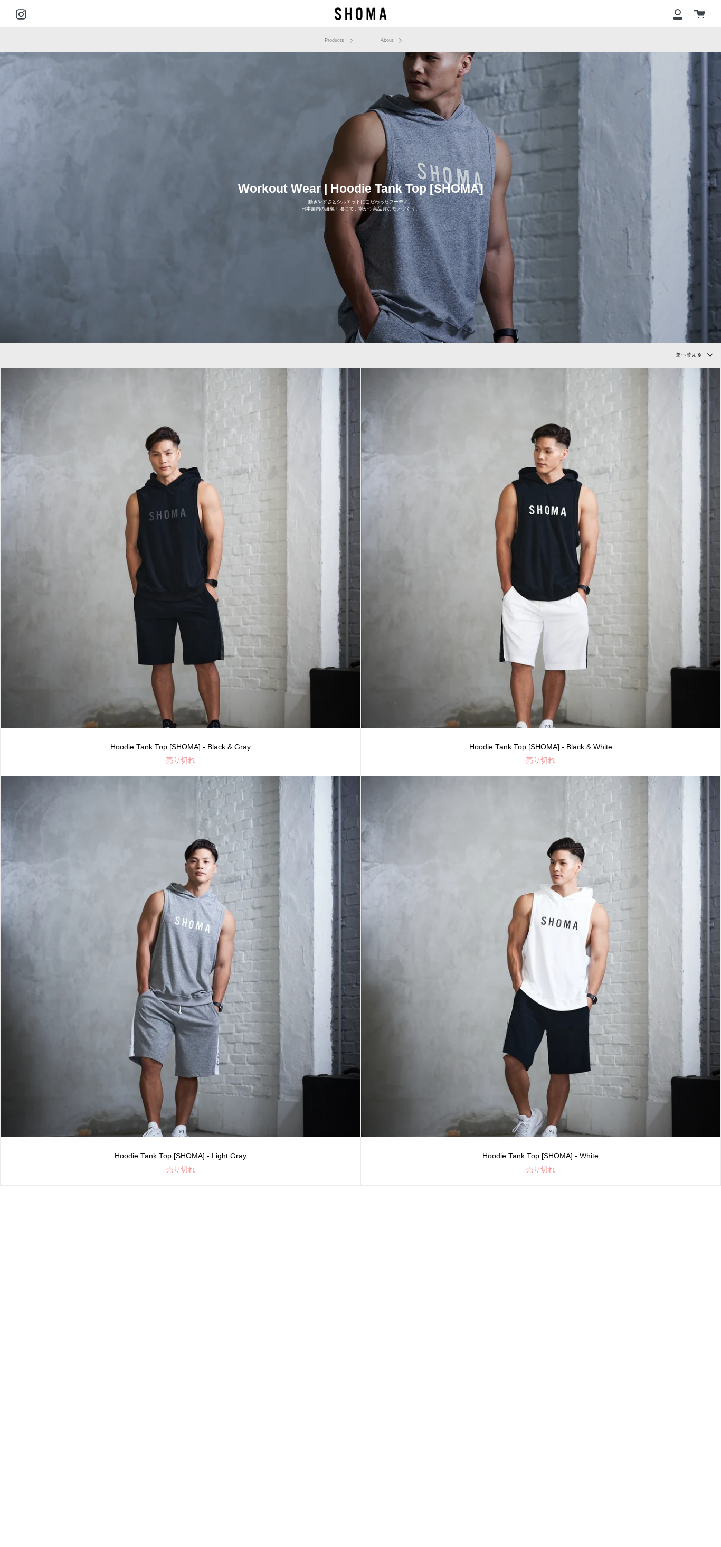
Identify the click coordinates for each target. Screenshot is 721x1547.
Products (335, 40)
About (388, 40)
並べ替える (690, 354)
